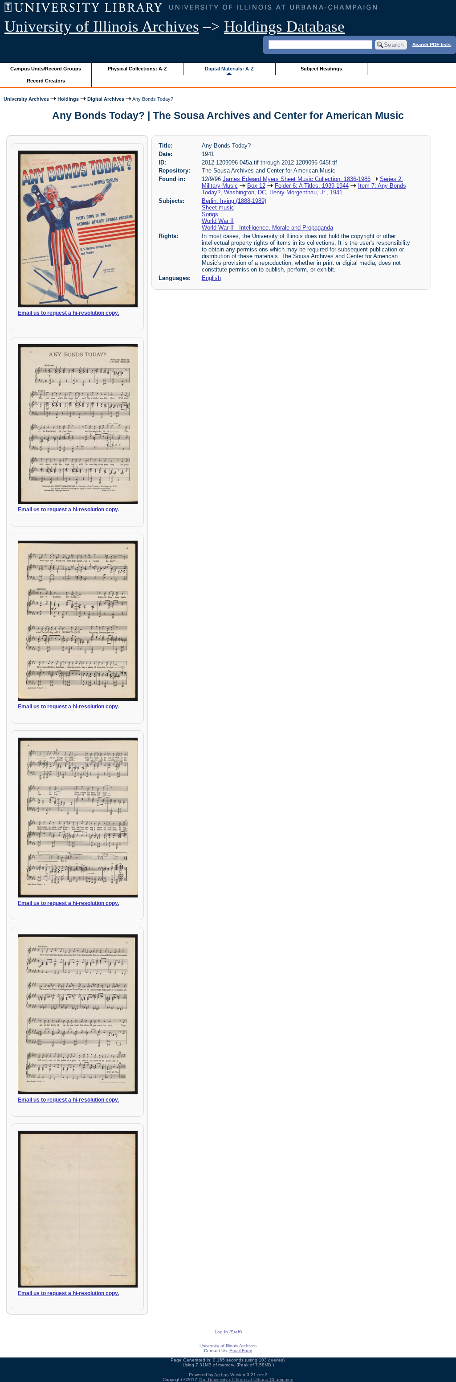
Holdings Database (284, 26)
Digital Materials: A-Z (229, 68)
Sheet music (218, 207)
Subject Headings (321, 68)
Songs (210, 214)
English (211, 278)
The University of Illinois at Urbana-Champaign (246, 1379)
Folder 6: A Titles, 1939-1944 (312, 185)
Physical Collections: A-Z (137, 68)
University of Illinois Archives (101, 26)
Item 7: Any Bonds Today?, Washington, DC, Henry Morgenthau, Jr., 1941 (304, 189)
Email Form (240, 1350)
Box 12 (256, 185)
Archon (221, 1374)
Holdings (68, 99)
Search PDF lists (431, 44)
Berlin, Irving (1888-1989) (234, 200)
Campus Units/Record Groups (45, 68)
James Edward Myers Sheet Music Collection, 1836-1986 (296, 179)
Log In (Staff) (228, 1331)
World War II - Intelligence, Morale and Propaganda (267, 227)
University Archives (26, 99)
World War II (218, 221)
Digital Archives (105, 99)
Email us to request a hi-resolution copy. (68, 313)
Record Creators (46, 80)
